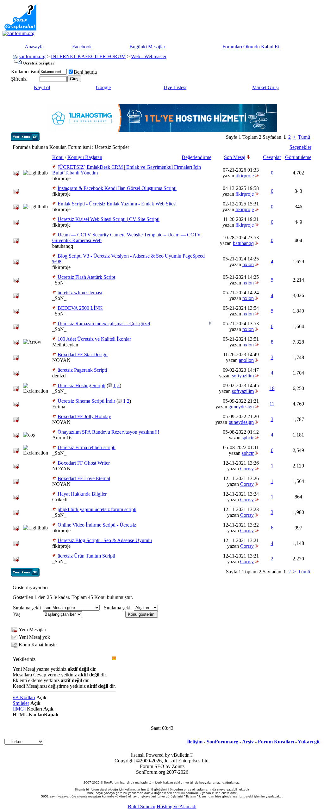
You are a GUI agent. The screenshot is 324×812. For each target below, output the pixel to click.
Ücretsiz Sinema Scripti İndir (86, 401)
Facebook (82, 46)
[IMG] (19, 708)
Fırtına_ (60, 406)
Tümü (304, 137)
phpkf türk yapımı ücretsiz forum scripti (97, 509)
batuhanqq (62, 246)
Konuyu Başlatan (84, 157)
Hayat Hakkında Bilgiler (82, 494)
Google (103, 87)
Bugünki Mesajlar (147, 46)
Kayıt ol (42, 87)
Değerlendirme (196, 157)
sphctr (248, 437)
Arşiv (248, 741)
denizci (59, 375)
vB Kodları (24, 697)
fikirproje (61, 178)
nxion (248, 264)
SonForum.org (222, 741)
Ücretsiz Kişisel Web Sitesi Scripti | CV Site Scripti (108, 219)
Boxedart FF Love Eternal (84, 478)
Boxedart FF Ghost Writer (84, 463)
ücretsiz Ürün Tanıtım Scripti (86, 556)
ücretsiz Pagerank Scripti (82, 370)
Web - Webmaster (148, 56)
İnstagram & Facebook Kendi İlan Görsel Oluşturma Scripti (117, 188)
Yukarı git (309, 741)
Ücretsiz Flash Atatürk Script (86, 277)
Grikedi (59, 499)
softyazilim (243, 375)
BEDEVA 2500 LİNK (80, 308)
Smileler (21, 703)
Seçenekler (300, 147)
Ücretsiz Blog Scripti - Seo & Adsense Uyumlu (105, 540)
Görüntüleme (298, 157)
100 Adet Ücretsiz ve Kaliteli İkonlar (94, 339)
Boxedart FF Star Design (83, 354)
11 (272, 403)
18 (272, 388)
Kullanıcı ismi (25, 71)
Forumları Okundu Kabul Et (250, 46)
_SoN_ (59, 282)
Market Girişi (265, 87)
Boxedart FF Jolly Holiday (84, 416)
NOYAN (61, 360)
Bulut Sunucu (141, 806)
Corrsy (247, 468)
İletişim (194, 741)
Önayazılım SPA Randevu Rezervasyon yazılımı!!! (108, 432)
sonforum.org (32, 56)
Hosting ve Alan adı (176, 806)
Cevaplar (272, 157)
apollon (246, 360)
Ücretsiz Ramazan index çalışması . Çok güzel (104, 323)
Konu (58, 157)
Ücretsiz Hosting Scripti (81, 385)
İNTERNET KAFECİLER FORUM (88, 56)
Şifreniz (19, 79)
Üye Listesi (175, 87)
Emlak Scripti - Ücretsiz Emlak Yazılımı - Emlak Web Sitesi (117, 203)
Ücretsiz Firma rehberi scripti (86, 447)
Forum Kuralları (276, 741)
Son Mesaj (234, 157)
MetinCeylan (65, 344)
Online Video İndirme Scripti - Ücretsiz (97, 525)
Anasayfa (34, 46)
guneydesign (241, 406)
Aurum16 (62, 437)
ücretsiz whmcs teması (80, 292)
